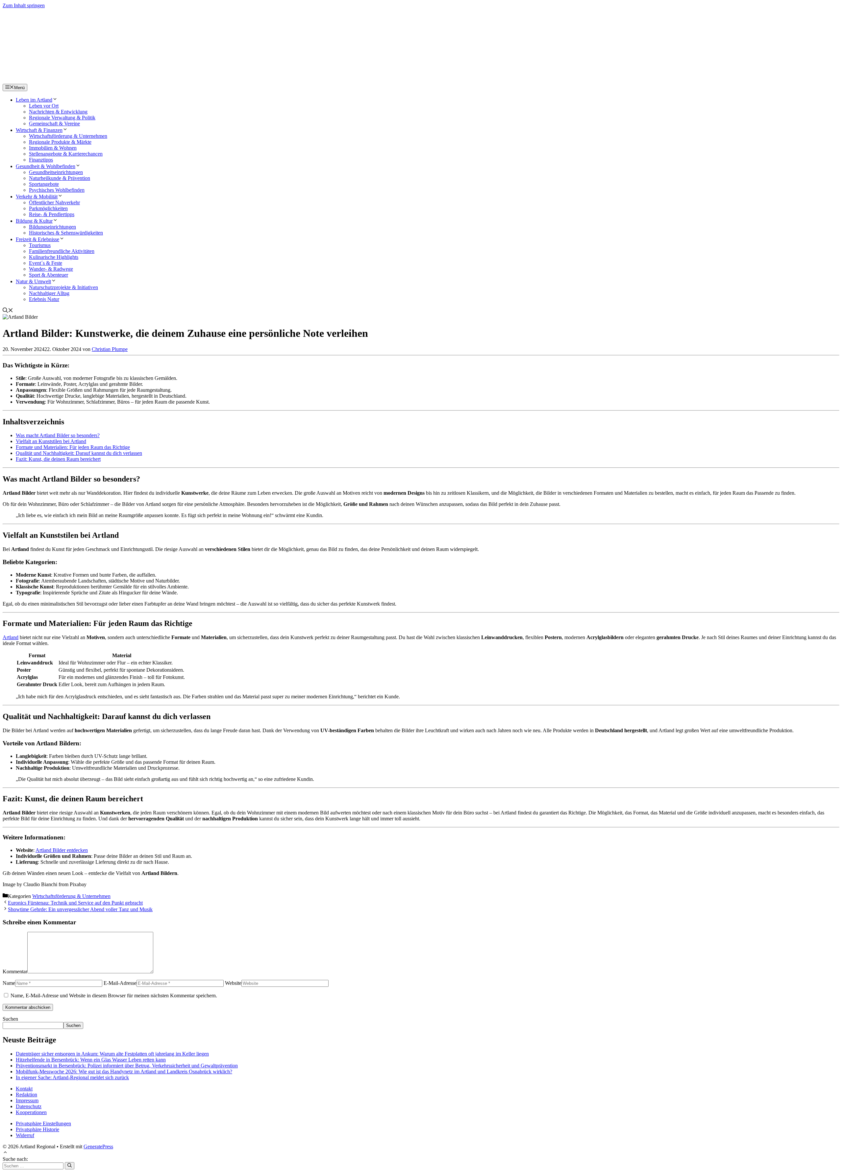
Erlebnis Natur (44, 299)
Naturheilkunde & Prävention (59, 178)
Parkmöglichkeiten (48, 208)
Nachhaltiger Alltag (49, 293)
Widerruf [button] (25, 1135)
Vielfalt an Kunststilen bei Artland (51, 441)
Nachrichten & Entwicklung (58, 111)
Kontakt (24, 1088)
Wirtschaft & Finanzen (39, 130)
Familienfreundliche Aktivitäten (61, 251)
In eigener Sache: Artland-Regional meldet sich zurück (72, 1077)
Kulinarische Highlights (53, 257)
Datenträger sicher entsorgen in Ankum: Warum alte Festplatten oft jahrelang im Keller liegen (112, 1054)
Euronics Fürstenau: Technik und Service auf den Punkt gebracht (75, 903)
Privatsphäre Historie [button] (37, 1129)
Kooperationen (31, 1112)
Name (9, 983)
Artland (10, 637)
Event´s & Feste (45, 263)
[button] (8, 311)
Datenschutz (28, 1106)
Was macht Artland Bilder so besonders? (58, 435)
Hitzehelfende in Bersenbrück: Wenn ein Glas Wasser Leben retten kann (91, 1059)
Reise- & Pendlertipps (51, 214)
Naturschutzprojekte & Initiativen (63, 287)
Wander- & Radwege (51, 269)
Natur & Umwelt (33, 281)
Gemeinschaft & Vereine (54, 123)
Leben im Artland (34, 100)
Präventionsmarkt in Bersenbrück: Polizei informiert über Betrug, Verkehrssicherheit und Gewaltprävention (127, 1065)
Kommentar (15, 971)
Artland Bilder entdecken (62, 850)
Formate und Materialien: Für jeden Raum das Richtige (73, 447)
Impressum (27, 1100)
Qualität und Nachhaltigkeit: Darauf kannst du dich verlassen (79, 453)
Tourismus (40, 245)
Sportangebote (44, 184)
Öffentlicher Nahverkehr (54, 202)
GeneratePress (98, 1146)
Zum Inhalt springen (24, 5)
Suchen (10, 1019)
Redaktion (26, 1094)
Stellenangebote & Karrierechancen (66, 154)
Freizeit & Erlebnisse (37, 239)
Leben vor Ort (44, 106)
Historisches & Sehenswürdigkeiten (66, 233)
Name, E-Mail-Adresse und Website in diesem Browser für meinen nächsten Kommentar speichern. (114, 995)
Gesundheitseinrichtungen (56, 172)
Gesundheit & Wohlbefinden (45, 166)
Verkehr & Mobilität (37, 196)
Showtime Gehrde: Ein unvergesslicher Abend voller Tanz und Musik (80, 909)
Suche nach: (15, 1159)
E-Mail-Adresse (120, 983)
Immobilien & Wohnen (53, 148)
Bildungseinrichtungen (52, 227)
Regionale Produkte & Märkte (60, 142)
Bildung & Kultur (34, 221)
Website (233, 983)
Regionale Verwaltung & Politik (62, 117)
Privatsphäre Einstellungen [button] (43, 1123)
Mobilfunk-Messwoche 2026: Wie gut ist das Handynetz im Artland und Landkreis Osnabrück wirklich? (124, 1071)
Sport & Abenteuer (48, 275)
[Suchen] (69, 1165)
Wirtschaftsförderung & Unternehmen (68, 136)
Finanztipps (41, 159)
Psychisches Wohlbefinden (57, 190)
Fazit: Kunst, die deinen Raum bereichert (58, 459)
